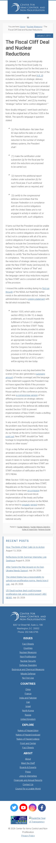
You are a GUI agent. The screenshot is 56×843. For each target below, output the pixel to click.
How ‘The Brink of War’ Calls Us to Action (25, 547)
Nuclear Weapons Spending (40, 527)
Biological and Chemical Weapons (28, 669)
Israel (28, 706)
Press (28, 771)
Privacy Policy (28, 835)
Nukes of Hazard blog (29, 529)
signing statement (36, 299)
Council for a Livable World (28, 788)
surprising (40, 374)
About (28, 759)
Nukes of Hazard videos (28, 739)
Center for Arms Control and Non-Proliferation (28, 7)
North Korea (28, 710)
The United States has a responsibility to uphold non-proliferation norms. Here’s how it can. (27, 580)
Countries (28, 648)
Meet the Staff (28, 763)
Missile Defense (28, 673)
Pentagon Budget (44, 529)
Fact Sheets (28, 644)
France (28, 693)
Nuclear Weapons (23, 527)
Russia (28, 715)
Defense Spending (28, 665)
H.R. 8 (40, 75)
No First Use (28, 678)
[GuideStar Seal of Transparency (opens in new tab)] (37, 820)
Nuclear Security (28, 661)
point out (10, 436)
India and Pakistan (28, 698)
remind (33, 504)
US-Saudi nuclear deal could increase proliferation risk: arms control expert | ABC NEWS (26, 594)
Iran (28, 702)
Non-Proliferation (28, 656)
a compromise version (27, 395)
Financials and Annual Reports (28, 780)
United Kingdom (28, 719)
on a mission (33, 490)
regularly (26, 504)
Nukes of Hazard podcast (28, 734)
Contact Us (28, 784)
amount (9, 377)
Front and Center (28, 743)
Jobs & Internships (28, 776)
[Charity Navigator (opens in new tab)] (19, 820)
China (28, 689)
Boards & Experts (28, 767)
